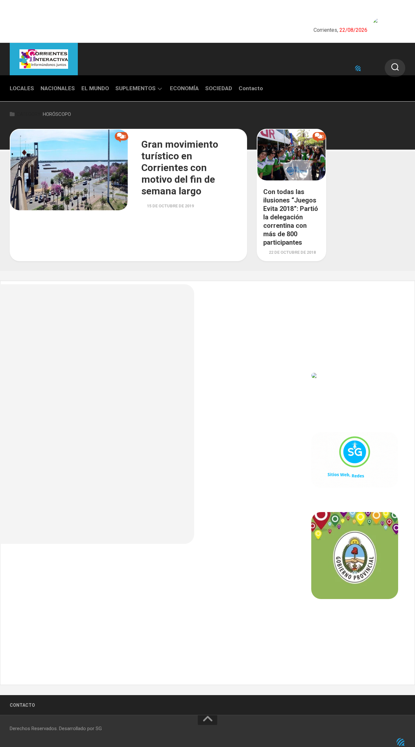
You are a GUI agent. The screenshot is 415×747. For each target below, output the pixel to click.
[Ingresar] (358, 68)
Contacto (251, 88)
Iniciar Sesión (326, 346)
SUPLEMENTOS (135, 88)
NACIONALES (58, 88)
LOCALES (22, 88)
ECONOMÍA (184, 88)
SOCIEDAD (218, 88)
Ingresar (320, 318)
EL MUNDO (95, 88)
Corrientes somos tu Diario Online (354, 644)
